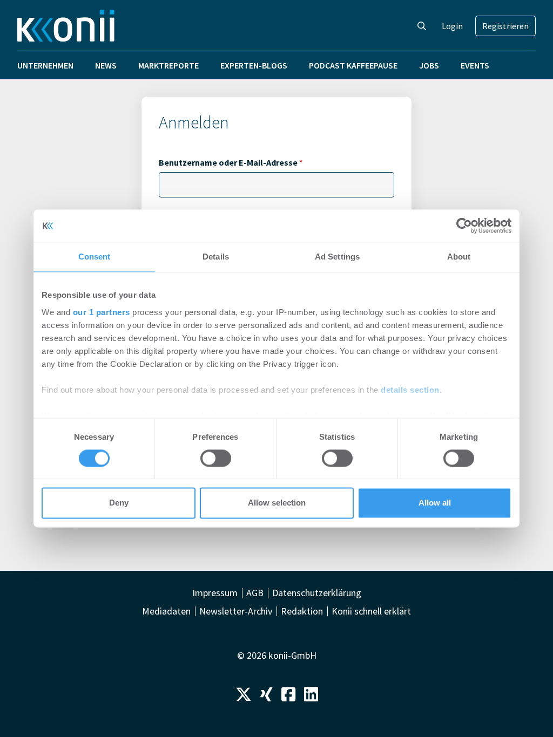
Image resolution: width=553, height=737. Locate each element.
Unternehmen (45, 65)
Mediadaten (166, 611)
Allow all (435, 503)
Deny (119, 503)
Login (452, 26)
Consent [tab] (94, 256)
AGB (255, 593)
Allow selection (277, 503)
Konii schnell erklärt (371, 611)
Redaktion (302, 611)
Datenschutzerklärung (316, 593)
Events (475, 65)
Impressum (215, 593)
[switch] (215, 458)
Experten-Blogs (253, 65)
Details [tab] (216, 256)
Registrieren (505, 26)
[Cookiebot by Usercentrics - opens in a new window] (464, 225)
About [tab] (459, 256)
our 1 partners (101, 312)
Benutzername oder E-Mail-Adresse (231, 162)
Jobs (429, 65)
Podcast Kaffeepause (353, 65)
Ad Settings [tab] (337, 256)
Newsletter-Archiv (235, 611)
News (106, 65)
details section (410, 389)
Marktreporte (168, 65)
